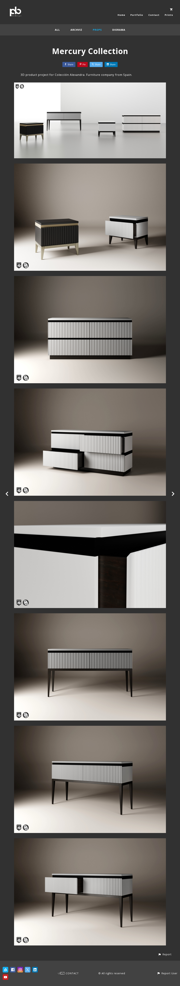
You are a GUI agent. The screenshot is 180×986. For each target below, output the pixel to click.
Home (121, 14)
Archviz (76, 29)
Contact (153, 14)
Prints (169, 14)
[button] (165, 954)
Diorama (118, 29)
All (57, 29)
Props (97, 29)
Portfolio (136, 14)
